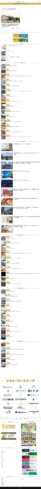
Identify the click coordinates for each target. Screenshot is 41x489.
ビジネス (2, 461)
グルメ (2, 453)
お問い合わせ (3, 466)
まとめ (2, 454)
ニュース (2, 450)
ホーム (2, 449)
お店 (1, 456)
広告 (1, 465)
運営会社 (2, 482)
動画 (1, 457)
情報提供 (2, 478)
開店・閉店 (2, 452)
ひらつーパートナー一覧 (4, 430)
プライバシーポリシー (4, 481)
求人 (1, 462)
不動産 (2, 464)
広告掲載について (3, 483)
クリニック (2, 458)
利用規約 (2, 479)
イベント (2, 460)
